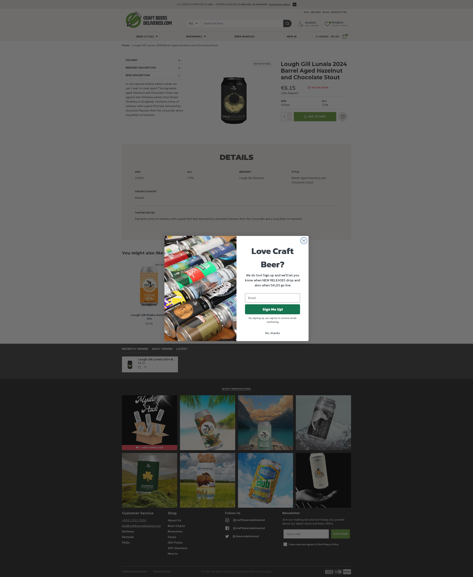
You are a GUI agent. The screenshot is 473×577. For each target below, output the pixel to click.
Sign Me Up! (273, 309)
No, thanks (272, 333)
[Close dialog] (304, 240)
